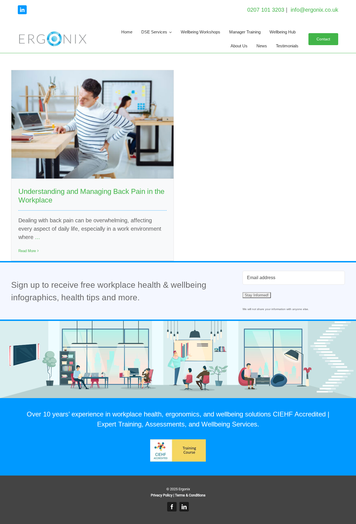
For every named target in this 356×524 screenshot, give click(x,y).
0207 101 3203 (265, 10)
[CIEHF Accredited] (178, 442)
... (37, 237)
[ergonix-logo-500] (52, 34)
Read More (27, 251)
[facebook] (172, 506)
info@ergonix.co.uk (314, 10)
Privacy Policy (161, 495)
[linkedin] (22, 9)
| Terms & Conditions (189, 495)
